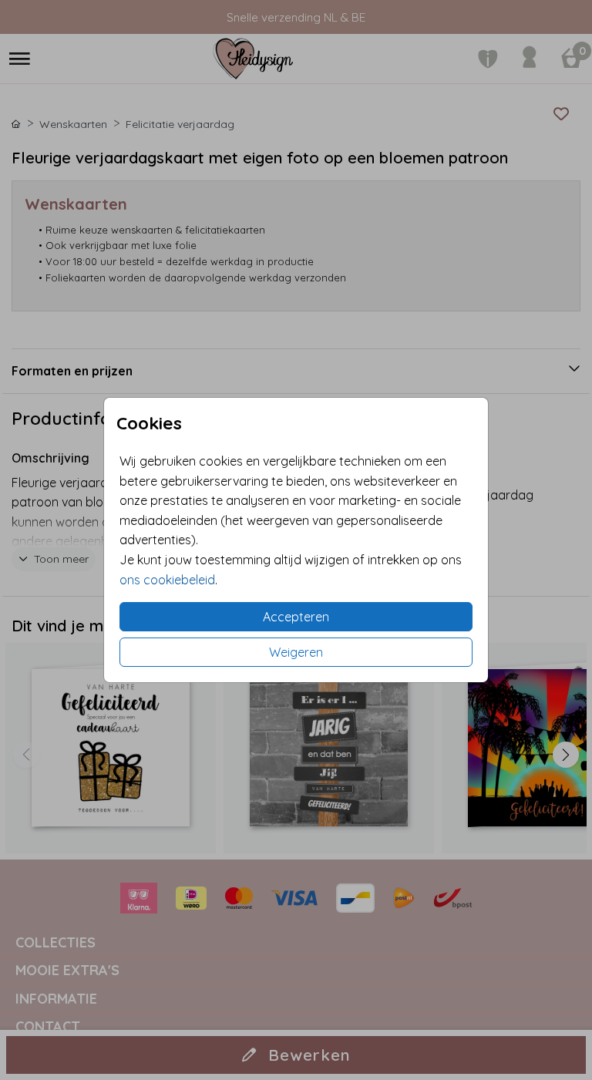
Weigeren (296, 652)
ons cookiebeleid (167, 579)
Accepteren (296, 616)
